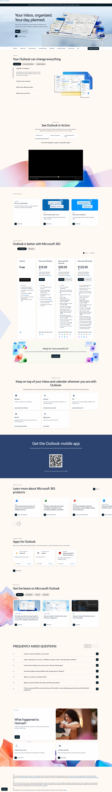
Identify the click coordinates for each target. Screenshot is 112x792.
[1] (13, 774)
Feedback (4, 789)
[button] (18, 224)
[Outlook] (40, 334)
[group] (27, 212)
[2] (13, 781)
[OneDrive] (42, 334)
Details (65, 790)
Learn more (45, 785)
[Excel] (65, 334)
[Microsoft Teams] (67, 337)
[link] (15, 49)
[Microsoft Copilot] (59, 334)
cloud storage (26, 295)
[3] (13, 788)
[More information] (30, 293)
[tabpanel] (56, 87)
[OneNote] (59, 337)
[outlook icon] (20, 332)
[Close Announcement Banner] (97, 5)
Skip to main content (4, 0)
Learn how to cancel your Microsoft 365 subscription (29, 777)
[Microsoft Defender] (65, 337)
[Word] (62, 334)
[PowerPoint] (67, 334)
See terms (49, 275)
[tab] (17, 64)
